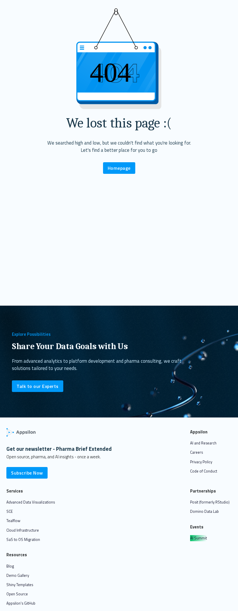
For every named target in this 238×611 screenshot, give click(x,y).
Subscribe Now (27, 472)
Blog (10, 566)
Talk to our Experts (38, 386)
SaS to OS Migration (23, 539)
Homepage (119, 168)
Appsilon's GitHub (20, 603)
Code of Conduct (203, 471)
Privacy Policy (201, 462)
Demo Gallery (17, 575)
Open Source (17, 594)
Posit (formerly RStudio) (210, 502)
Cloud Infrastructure (22, 530)
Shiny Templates (19, 585)
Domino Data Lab (204, 511)
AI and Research (203, 443)
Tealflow (13, 521)
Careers (196, 452)
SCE (9, 511)
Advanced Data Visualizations (30, 502)
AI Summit (198, 538)
